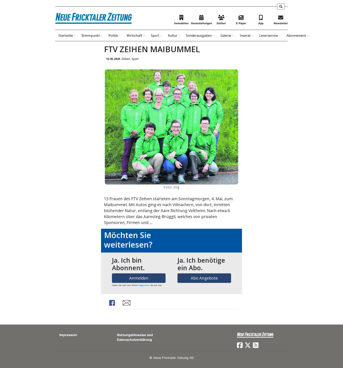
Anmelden (138, 278)
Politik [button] (113, 35)
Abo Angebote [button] (204, 278)
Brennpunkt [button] (91, 35)
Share (112, 303)
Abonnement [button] (296, 35)
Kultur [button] (172, 35)
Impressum (68, 335)
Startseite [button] (65, 35)
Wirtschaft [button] (134, 35)
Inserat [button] (245, 35)
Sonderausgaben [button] (199, 35)
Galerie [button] (226, 35)
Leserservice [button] (268, 35)
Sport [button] (155, 35)
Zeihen (125, 59)
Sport (135, 59)
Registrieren (144, 285)
